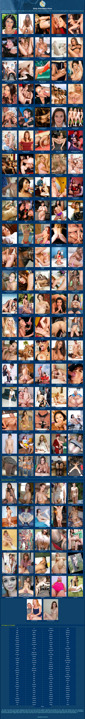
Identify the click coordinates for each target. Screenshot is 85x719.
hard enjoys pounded (10, 58)
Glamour (51, 662)
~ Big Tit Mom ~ (26, 504)
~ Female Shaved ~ (42, 574)
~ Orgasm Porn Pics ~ (59, 597)
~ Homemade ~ (75, 454)
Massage (50, 676)
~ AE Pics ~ (42, 597)
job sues (75, 34)
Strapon (67, 698)
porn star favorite (42, 221)
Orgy (34, 682)
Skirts (34, 694)
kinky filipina (75, 221)
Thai (68, 700)
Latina (67, 672)
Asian (17, 630)
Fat (17, 656)
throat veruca (26, 81)
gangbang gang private (9, 81)
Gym (68, 664)
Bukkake (34, 640)
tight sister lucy (9, 221)
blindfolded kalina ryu (9, 174)
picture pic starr (59, 244)
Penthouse (17, 686)
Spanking (68, 696)
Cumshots (17, 650)
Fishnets (34, 658)
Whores (42, 706)
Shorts (51, 692)
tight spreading (75, 104)
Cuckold (51, 648)
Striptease (17, 700)
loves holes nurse (9, 197)
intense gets (26, 34)
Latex (51, 672)
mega (42, 34)
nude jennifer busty (59, 174)
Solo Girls (51, 696)
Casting (67, 642)
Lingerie (67, 674)
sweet (42, 197)
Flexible (17, 660)
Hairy (34, 666)
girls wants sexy (9, 431)
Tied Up (50, 702)
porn (26, 221)
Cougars (17, 648)
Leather (17, 674)
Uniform (34, 704)
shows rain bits (59, 337)
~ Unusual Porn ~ (26, 597)
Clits (68, 644)
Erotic (68, 652)
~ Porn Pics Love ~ (26, 527)
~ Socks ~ (26, 454)
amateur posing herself (42, 314)
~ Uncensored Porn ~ (75, 574)
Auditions (68, 630)
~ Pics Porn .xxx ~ (59, 574)
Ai (34, 628)
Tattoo (51, 700)
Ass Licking (34, 630)
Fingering (17, 658)
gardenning (9, 34)
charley (42, 337)
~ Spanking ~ (9, 476)
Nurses (17, 680)
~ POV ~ (42, 476)
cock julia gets (75, 431)
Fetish (51, 656)
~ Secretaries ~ (59, 476)
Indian (51, 670)
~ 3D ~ (59, 454)
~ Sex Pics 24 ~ (9, 504)
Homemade (51, 668)
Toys (17, 704)
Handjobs (51, 666)
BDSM (34, 632)
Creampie (34, 648)
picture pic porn (42, 431)
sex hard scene (59, 384)
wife (26, 267)
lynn (9, 337)
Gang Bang (34, 662)
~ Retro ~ (42, 454)
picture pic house (42, 58)
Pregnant (67, 686)
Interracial (68, 670)
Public (17, 688)
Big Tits (17, 636)
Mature (17, 678)
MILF (17, 676)
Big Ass (51, 634)
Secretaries (68, 690)
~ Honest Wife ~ (75, 527)
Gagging (17, 662)
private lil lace (26, 104)
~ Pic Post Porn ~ (59, 527)
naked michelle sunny (59, 104)
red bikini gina (26, 244)
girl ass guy (9, 314)
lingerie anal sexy (9, 384)
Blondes (17, 638)
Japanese (17, 672)
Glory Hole (68, 662)
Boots (68, 638)
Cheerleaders (34, 644)
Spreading (17, 698)
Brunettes (17, 640)
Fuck (51, 660)
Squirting (34, 698)
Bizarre (67, 636)
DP (34, 650)
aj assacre (9, 361)
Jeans (34, 672)
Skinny (17, 694)
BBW (17, 632)
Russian (50, 690)
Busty (51, 640)
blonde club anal (59, 151)
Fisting (51, 658)
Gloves (17, 664)
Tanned (34, 700)
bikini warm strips (42, 81)
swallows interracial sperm (9, 291)
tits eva (42, 151)
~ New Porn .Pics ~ (26, 574)
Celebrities (17, 644)
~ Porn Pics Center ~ (42, 527)
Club (34, 646)
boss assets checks (26, 407)
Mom (34, 678)
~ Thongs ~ (26, 476)
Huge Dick (17, 670)
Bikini (34, 636)
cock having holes (75, 197)
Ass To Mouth (51, 630)
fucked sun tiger (75, 407)
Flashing (67, 658)
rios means (59, 197)
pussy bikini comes (26, 431)
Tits (67, 702)
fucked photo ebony (75, 291)
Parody (51, 684)
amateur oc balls (9, 151)
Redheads (68, 688)
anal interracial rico (42, 291)
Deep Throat (51, 650)
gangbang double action (75, 151)
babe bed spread (75, 267)
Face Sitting (51, 654)
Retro (17, 690)
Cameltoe (34, 642)
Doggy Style (34, 652)
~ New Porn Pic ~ (9, 574)
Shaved (34, 692)
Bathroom (68, 632)
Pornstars (51, 686)
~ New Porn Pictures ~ (51, 620)
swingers (42, 267)
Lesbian (50, 674)
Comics (67, 646)
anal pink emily (75, 174)
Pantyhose (34, 684)
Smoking (67, 694)
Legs (34, 674)
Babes (51, 632)
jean (9, 407)
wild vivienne (9, 104)
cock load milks (42, 407)
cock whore (42, 104)
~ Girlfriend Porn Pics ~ (9, 597)
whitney (58, 221)
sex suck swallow (75, 384)
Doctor (17, 652)
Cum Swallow (67, 648)
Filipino (67, 656)
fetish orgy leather (26, 174)
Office (34, 680)
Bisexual (50, 636)
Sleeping (51, 694)
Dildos (68, 650)
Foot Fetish (34, 660)
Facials (67, 654)
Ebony (51, 652)
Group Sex (51, 664)
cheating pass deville (26, 361)
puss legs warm (59, 361)
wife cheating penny (59, 58)
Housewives (68, 668)
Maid (34, 676)
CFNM (17, 642)
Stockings (51, 698)
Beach (17, 634)
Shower (67, 692)
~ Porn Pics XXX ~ (34, 620)
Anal (68, 628)
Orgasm (17, 682)
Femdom (34, 656)
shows (75, 58)
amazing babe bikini (26, 314)
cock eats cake (42, 244)
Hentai (17, 668)
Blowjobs (34, 638)
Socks (17, 696)
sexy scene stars (59, 267)
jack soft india (59, 34)
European (17, 654)
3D (17, 628)
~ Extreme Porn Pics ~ (75, 504)
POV (68, 682)
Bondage (51, 638)
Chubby (50, 644)
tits (75, 314)
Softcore (34, 696)
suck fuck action (26, 384)
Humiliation (34, 670)
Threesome (34, 702)
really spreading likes (59, 314)
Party (68, 684)
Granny (34, 664)
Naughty (67, 678)
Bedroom (34, 634)
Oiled (51, 680)
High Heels (34, 668)
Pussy (34, 688)
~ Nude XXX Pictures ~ (9, 527)
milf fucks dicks (26, 337)
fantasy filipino (59, 431)
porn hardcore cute (75, 337)
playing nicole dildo (26, 151)
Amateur (51, 628)
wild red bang (75, 244)
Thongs (17, 702)
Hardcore (68, 666)
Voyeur (67, 704)
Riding (34, 690)
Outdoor (51, 682)
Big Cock (67, 634)
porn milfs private (75, 361)
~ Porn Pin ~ (75, 597)
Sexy (17, 692)
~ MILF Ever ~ (42, 504)
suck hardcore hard (26, 58)
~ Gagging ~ (75, 476)
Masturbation (67, 676)
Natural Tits (51, 678)
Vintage (50, 704)
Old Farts (68, 680)
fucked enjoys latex (42, 384)
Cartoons (51, 642)
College (51, 646)
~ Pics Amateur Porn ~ (59, 504)
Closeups (17, 646)
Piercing (34, 686)
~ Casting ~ (9, 454)
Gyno (17, 666)
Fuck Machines (68, 660)
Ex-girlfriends (34, 654)
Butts (68, 640)
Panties (17, 684)
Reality (51, 688)
